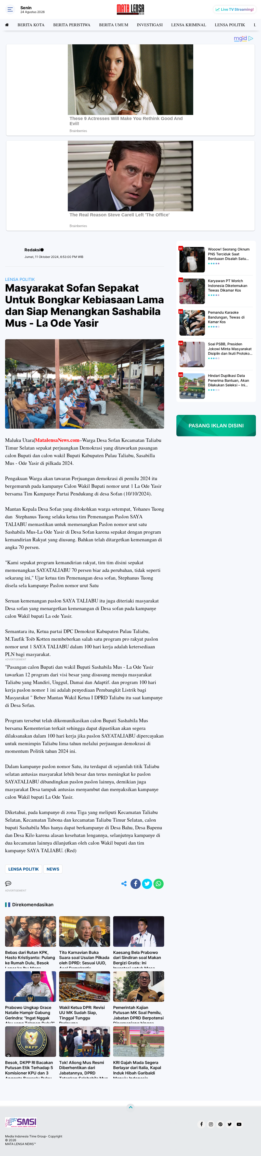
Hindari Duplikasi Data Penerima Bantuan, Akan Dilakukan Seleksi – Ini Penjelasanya (228, 380)
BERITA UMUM (113, 24)
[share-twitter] (147, 884)
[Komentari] (8, 884)
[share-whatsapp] (158, 884)
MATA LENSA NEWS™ (20, 1144)
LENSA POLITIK (230, 24)
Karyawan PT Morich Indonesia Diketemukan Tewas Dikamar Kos (227, 285)
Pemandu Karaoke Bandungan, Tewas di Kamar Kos (226, 317)
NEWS (53, 869)
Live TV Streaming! (237, 9)
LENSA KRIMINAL (188, 24)
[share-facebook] (135, 884)
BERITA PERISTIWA (71, 24)
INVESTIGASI (150, 24)
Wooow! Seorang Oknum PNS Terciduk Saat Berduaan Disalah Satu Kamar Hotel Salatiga (229, 254)
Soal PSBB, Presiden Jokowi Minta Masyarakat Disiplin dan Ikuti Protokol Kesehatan (230, 349)
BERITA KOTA (31, 24)
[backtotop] (130, 1108)
